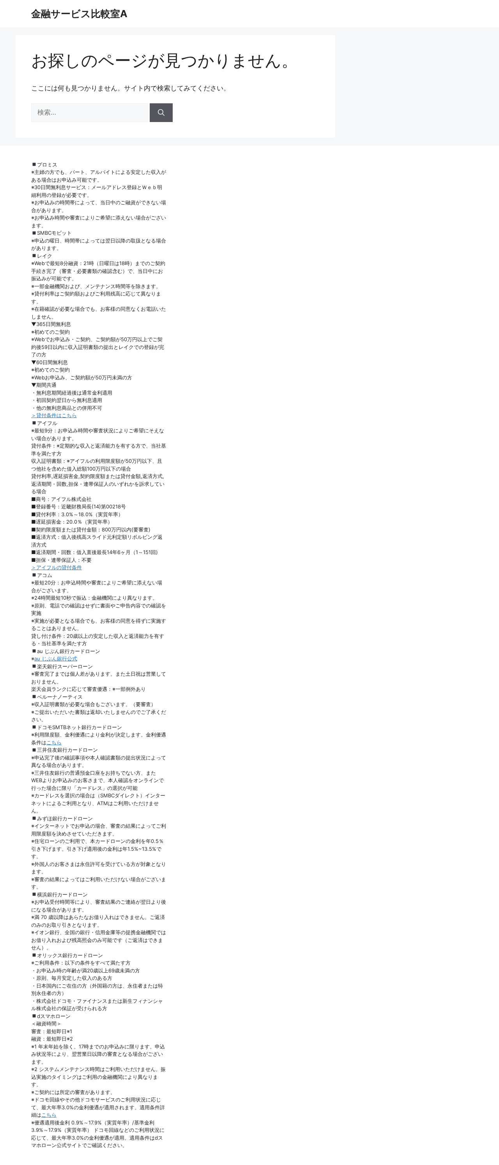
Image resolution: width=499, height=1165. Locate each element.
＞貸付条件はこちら (54, 415)
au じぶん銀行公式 (55, 658)
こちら (54, 742)
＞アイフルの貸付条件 (56, 567)
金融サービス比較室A (79, 13)
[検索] (161, 112)
